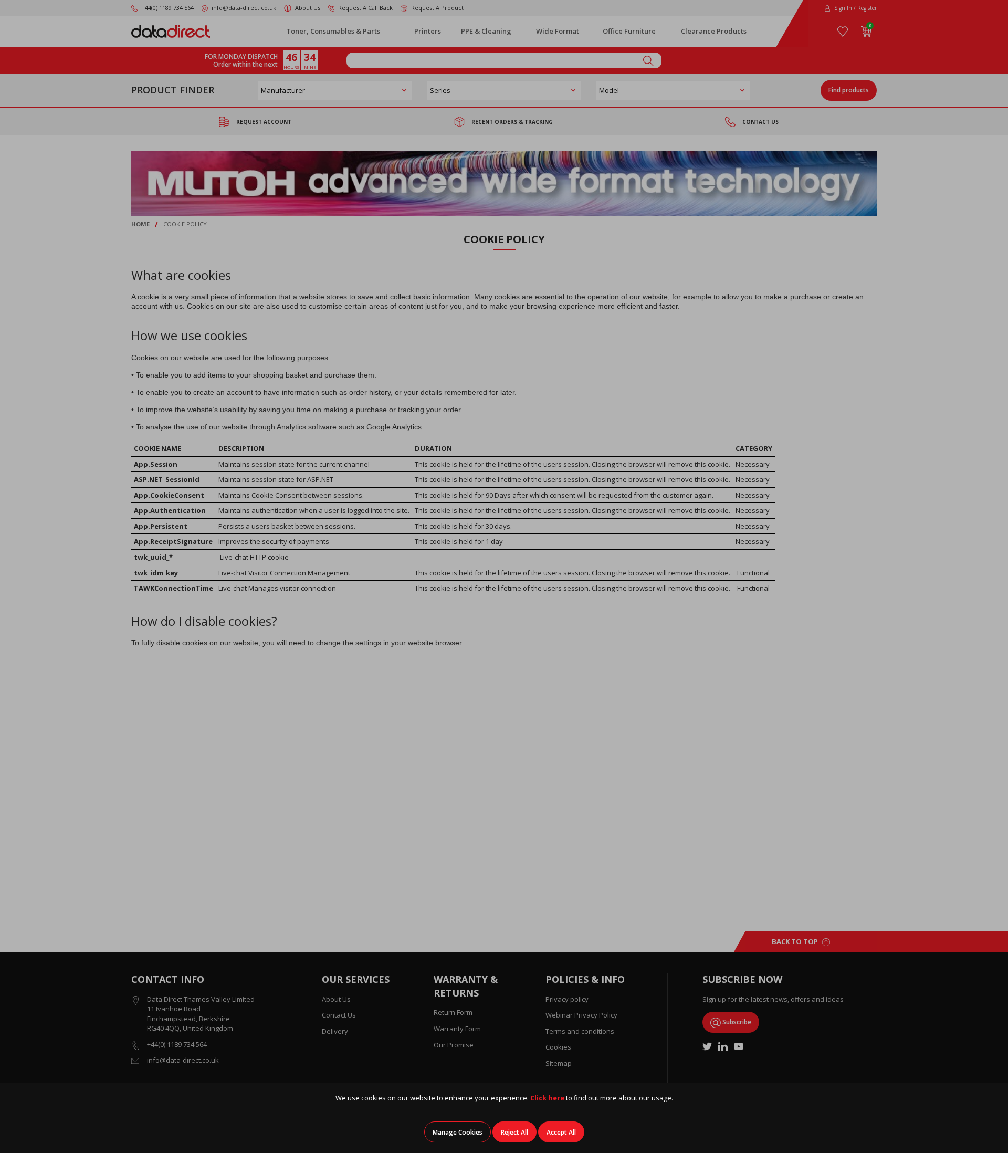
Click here (547, 1098)
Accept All (561, 1132)
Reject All (514, 1132)
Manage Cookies (457, 1132)
